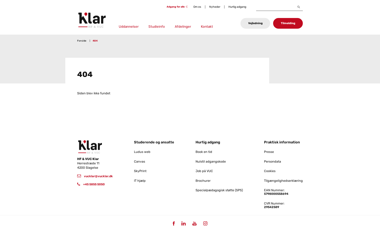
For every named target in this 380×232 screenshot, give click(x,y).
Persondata (272, 161)
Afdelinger (183, 26)
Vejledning (255, 23)
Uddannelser (129, 26)
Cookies (270, 171)
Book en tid (204, 152)
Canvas (139, 161)
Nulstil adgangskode (211, 161)
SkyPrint (140, 171)
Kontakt (207, 26)
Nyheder (214, 7)
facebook (173, 223)
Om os (197, 7)
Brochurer (203, 181)
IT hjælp (140, 181)
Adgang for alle (176, 6)
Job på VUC (204, 171)
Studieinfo (156, 26)
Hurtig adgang (237, 7)
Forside (81, 40)
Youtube (194, 223)
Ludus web (142, 152)
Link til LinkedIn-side (183, 223)
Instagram (205, 223)
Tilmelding (288, 23)
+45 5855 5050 (94, 184)
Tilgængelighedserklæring (283, 181)
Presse (269, 152)
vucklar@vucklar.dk (98, 176)
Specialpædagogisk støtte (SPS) (219, 190)
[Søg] (299, 7)
